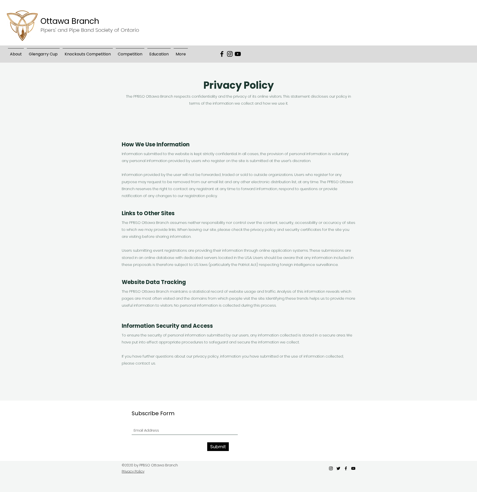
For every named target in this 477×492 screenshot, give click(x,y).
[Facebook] (222, 54)
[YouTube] (237, 54)
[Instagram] (230, 54)
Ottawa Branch (69, 21)
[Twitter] (338, 468)
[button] (43, 52)
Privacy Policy (133, 471)
